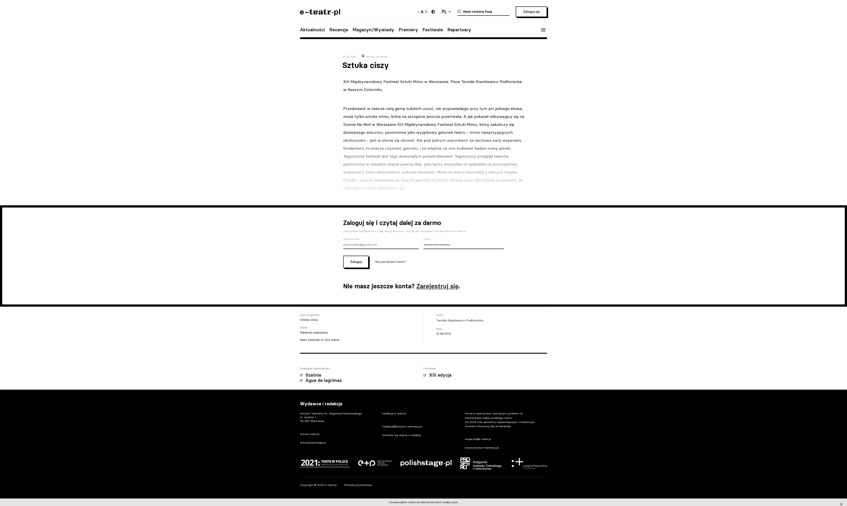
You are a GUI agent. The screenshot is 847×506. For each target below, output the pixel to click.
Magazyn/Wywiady (373, 29)
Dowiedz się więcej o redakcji (401, 435)
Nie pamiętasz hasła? (390, 262)
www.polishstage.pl (313, 442)
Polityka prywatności (358, 485)
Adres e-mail (351, 239)
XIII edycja (440, 375)
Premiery (408, 29)
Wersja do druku (377, 56)
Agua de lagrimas (323, 380)
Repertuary (459, 29)
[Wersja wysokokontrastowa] (433, 11)
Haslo (427, 239)
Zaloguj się (531, 12)
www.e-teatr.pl (309, 434)
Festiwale (432, 29)
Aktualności (312, 29)
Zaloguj (356, 262)
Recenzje (338, 29)
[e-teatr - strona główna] (320, 14)
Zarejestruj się (437, 286)
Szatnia (313, 375)
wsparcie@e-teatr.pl (478, 439)
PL (444, 11)
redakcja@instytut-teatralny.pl (402, 426)
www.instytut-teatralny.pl (482, 447)
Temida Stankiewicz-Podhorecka (459, 320)
